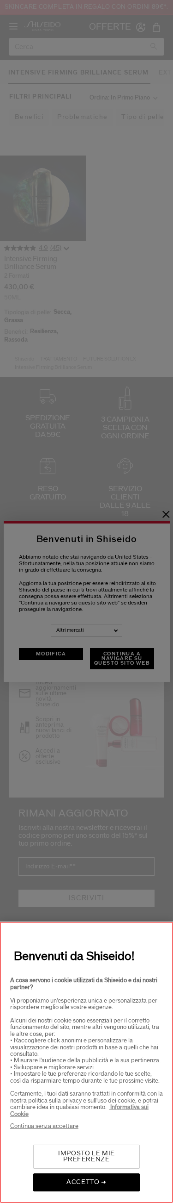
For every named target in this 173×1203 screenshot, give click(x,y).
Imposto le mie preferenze (86, 1156)
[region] (86, 1062)
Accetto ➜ (86, 1182)
